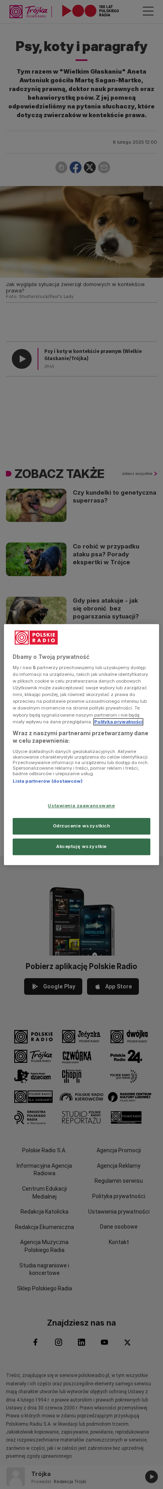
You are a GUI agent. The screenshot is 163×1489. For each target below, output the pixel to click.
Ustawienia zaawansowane (81, 805)
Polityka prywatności (118, 722)
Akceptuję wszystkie (81, 846)
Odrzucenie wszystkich (81, 826)
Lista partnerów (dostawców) (48, 781)
